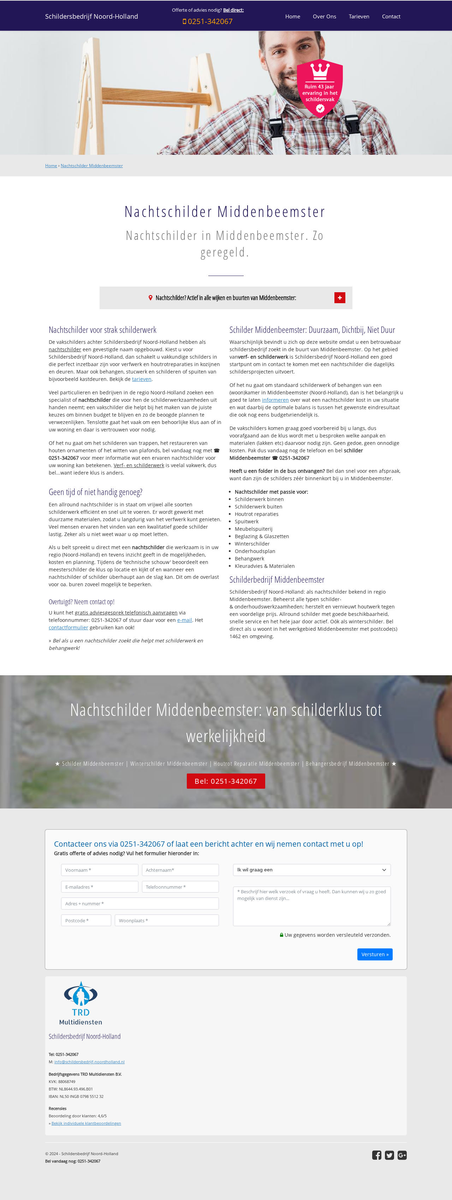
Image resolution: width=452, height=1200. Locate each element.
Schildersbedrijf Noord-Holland (91, 16)
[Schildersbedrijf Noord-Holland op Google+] (402, 1155)
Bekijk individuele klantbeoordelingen (86, 1123)
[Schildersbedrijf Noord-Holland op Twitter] (389, 1155)
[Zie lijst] (339, 297)
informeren (275, 399)
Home (51, 166)
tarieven (141, 379)
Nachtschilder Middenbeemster (92, 166)
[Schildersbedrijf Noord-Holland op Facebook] (376, 1155)
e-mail (184, 620)
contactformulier (68, 627)
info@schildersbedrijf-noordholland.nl (89, 1061)
